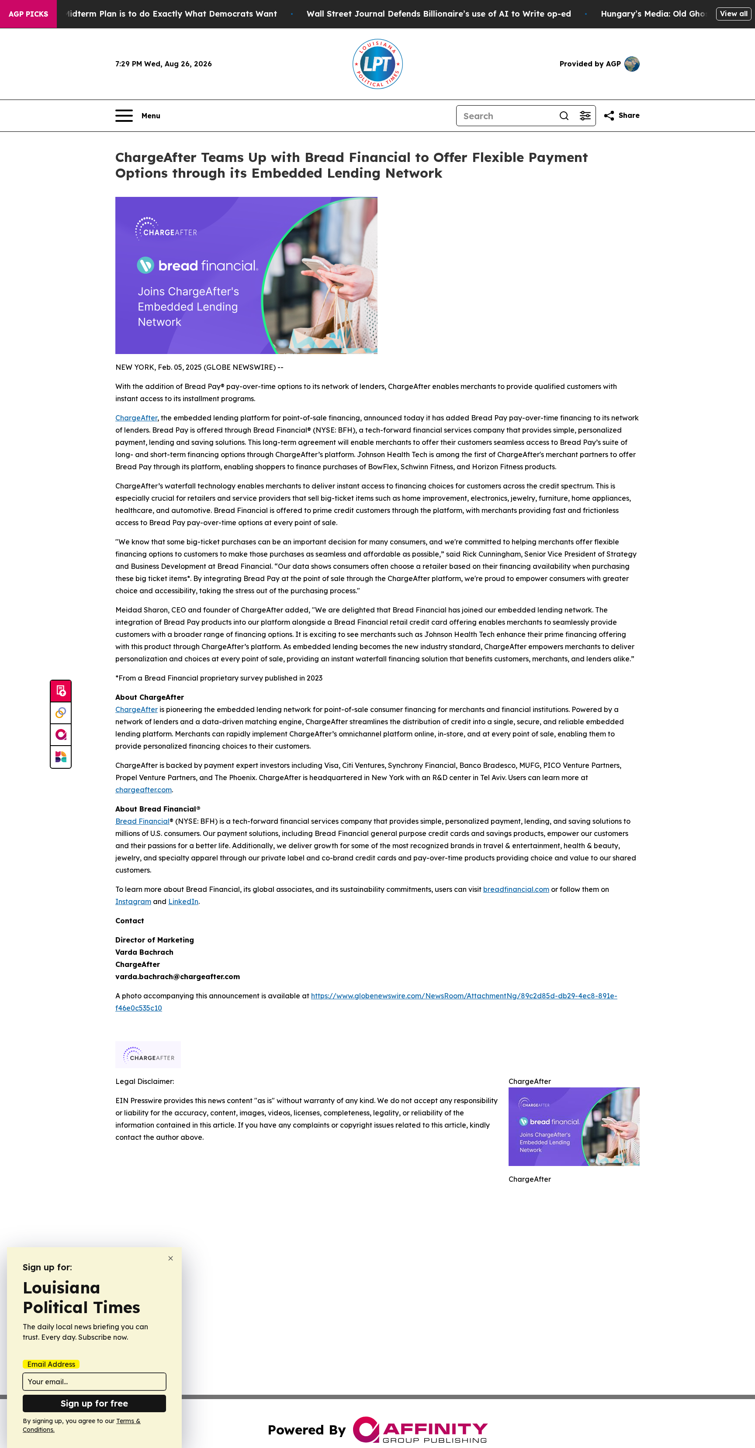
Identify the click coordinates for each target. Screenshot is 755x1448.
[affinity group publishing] (61, 735)
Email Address (51, 1364)
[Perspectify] (61, 713)
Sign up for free (94, 1403)
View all (734, 13)
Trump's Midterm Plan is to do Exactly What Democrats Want (153, 14)
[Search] (564, 116)
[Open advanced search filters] (585, 116)
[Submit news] (61, 691)
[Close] (170, 1258)
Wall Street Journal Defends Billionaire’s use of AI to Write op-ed (439, 14)
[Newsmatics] (61, 757)
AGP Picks (28, 14)
